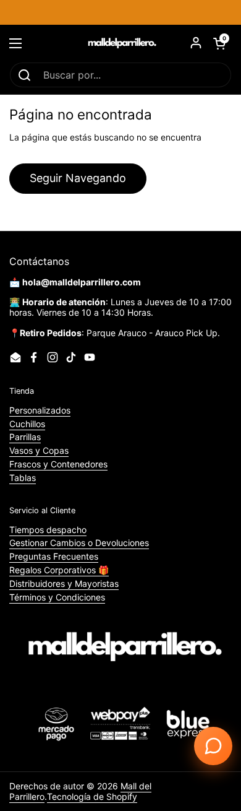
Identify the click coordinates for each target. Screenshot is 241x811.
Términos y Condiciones (57, 597)
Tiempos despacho (48, 529)
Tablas (22, 477)
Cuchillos (27, 424)
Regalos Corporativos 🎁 (59, 570)
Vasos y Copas (39, 450)
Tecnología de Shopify (92, 796)
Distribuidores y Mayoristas (64, 583)
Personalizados (39, 410)
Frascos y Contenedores (58, 464)
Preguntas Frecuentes (53, 556)
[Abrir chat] (213, 746)
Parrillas (25, 437)
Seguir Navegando (78, 177)
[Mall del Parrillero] (120, 43)
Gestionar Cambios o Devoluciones (79, 542)
